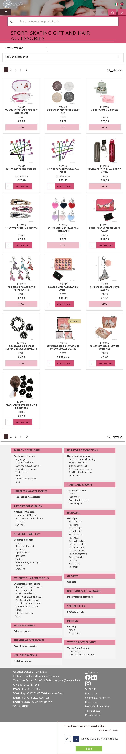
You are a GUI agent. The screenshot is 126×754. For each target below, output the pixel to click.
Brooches (20, 569)
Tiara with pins (75, 503)
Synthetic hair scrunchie (26, 606)
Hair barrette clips (77, 544)
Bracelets (19, 549)
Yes (67, 739)
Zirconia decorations (79, 466)
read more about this (108, 730)
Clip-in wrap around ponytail (28, 597)
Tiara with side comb (78, 500)
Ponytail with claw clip (25, 593)
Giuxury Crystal (76, 651)
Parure (18, 565)
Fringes (18, 610)
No (76, 739)
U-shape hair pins (77, 550)
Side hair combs (76, 557)
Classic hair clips (76, 547)
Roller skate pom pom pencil (21, 169)
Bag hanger (20, 459)
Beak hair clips (75, 521)
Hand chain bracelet (24, 546)
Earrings (19, 559)
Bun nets (19, 521)
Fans (17, 482)
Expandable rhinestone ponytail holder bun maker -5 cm (21, 349)
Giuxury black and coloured (81, 654)
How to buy (91, 693)
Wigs (17, 616)
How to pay (91, 702)
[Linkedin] (94, 679)
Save (89, 748)
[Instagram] (88, 685)
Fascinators (74, 475)
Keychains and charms (25, 469)
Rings (18, 543)
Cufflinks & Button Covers (28, 466)
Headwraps (74, 538)
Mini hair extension (24, 613)
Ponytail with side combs (27, 600)
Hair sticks (73, 567)
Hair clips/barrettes (78, 554)
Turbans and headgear (26, 478)
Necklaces (20, 556)
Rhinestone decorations (80, 469)
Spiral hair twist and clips (80, 472)
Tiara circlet (74, 497)
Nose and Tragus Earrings (27, 562)
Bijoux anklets (22, 552)
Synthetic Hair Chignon (26, 515)
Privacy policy (92, 715)
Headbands (74, 525)
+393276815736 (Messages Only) (45, 693)
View (21, 127)
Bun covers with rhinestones (29, 518)
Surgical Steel (75, 633)
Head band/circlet (23, 590)
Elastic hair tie (75, 531)
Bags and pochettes (25, 462)
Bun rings (19, 525)
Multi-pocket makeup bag (104, 110)
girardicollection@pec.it (39, 702)
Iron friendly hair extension (28, 603)
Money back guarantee (97, 706)
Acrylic (72, 630)
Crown (72, 493)
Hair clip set (74, 563)
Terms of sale (92, 710)
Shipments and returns (97, 697)
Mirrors (18, 475)
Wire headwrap (76, 534)
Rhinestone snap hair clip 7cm (21, 228)
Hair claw (73, 560)
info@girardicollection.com (35, 697)
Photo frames (21, 472)
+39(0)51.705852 (31, 689)
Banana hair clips (77, 541)
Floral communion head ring (82, 459)
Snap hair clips (75, 528)
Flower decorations (78, 462)
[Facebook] (88, 679)
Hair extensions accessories (28, 587)
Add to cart (23, 186)
